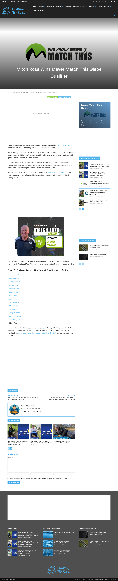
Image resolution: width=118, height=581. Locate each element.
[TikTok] (102, 1)
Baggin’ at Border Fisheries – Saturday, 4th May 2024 (62, 542)
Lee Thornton (14, 278)
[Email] (62, 103)
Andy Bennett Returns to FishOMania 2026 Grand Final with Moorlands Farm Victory (40, 443)
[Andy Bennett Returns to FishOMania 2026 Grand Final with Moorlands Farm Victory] (41, 431)
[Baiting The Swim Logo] (14, 11)
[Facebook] (93, 1)
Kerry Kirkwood (15, 316)
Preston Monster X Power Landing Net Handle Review (99, 542)
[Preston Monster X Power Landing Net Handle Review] (83, 247)
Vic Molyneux (14, 289)
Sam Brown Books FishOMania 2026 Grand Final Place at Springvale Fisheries (27, 551)
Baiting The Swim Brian (29, 406)
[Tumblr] (54, 103)
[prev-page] (9, 448)
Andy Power (52, 172)
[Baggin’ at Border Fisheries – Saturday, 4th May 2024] (48, 543)
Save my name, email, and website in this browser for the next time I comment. (39, 478)
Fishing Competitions (16, 92)
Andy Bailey (13, 292)
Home (9, 92)
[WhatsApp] (42, 103)
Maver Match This (27, 92)
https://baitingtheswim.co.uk (30, 408)
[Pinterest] (99, 1)
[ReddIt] (38, 103)
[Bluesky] (111, 1)
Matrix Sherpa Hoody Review (97, 254)
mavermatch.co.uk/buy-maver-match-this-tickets (36, 333)
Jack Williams (14, 302)
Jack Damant (14, 309)
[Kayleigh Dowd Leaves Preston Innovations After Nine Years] (64, 431)
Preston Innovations (60, 438)
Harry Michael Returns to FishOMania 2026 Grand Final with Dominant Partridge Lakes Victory (17, 443)
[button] (114, 15)
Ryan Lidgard (14, 295)
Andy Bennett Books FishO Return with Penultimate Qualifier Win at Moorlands (62, 398)
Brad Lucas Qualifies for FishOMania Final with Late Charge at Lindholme (23, 398)
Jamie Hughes (62, 172)
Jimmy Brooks (14, 282)
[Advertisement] (41, 127)
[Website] (34, 411)
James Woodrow (15, 275)
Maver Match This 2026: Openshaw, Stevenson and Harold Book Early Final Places (99, 183)
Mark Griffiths (14, 306)
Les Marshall (13, 285)
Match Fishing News (64, 97)
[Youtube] (108, 1)
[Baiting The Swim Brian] (14, 409)
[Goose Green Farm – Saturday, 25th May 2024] (48, 534)
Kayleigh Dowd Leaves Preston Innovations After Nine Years (61, 442)
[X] (105, 1)
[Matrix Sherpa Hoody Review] (83, 257)
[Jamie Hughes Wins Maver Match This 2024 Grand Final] (83, 202)
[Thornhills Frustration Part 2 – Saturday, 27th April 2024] (48, 552)
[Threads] (114, 1)
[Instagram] (96, 1)
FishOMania (11, 438)
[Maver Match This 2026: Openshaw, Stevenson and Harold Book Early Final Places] (83, 184)
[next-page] (11, 448)
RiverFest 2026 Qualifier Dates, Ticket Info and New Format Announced (98, 192)
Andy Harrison (14, 313)
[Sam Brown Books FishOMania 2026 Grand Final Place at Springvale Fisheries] (12, 552)
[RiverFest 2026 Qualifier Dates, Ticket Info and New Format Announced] (83, 193)
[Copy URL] (58, 103)
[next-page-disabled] (83, 264)
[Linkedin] (50, 103)
